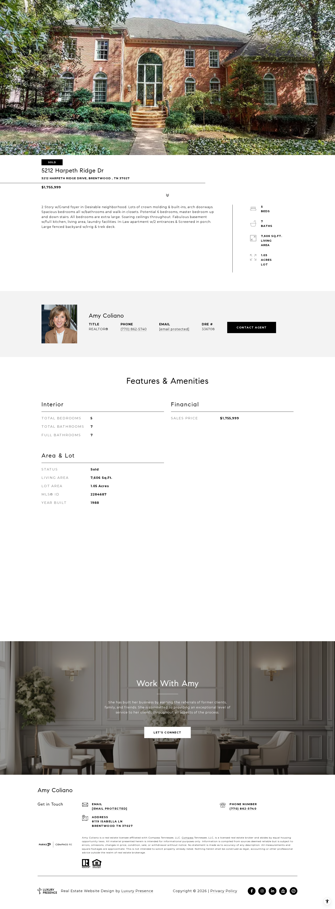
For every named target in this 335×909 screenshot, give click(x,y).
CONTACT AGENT (252, 327)
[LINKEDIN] (272, 891)
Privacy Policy (223, 891)
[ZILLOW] (283, 891)
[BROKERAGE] (293, 891)
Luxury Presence (137, 891)
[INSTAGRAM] (262, 891)
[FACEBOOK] (252, 891)
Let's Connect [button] (167, 732)
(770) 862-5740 (134, 329)
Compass (187, 837)
